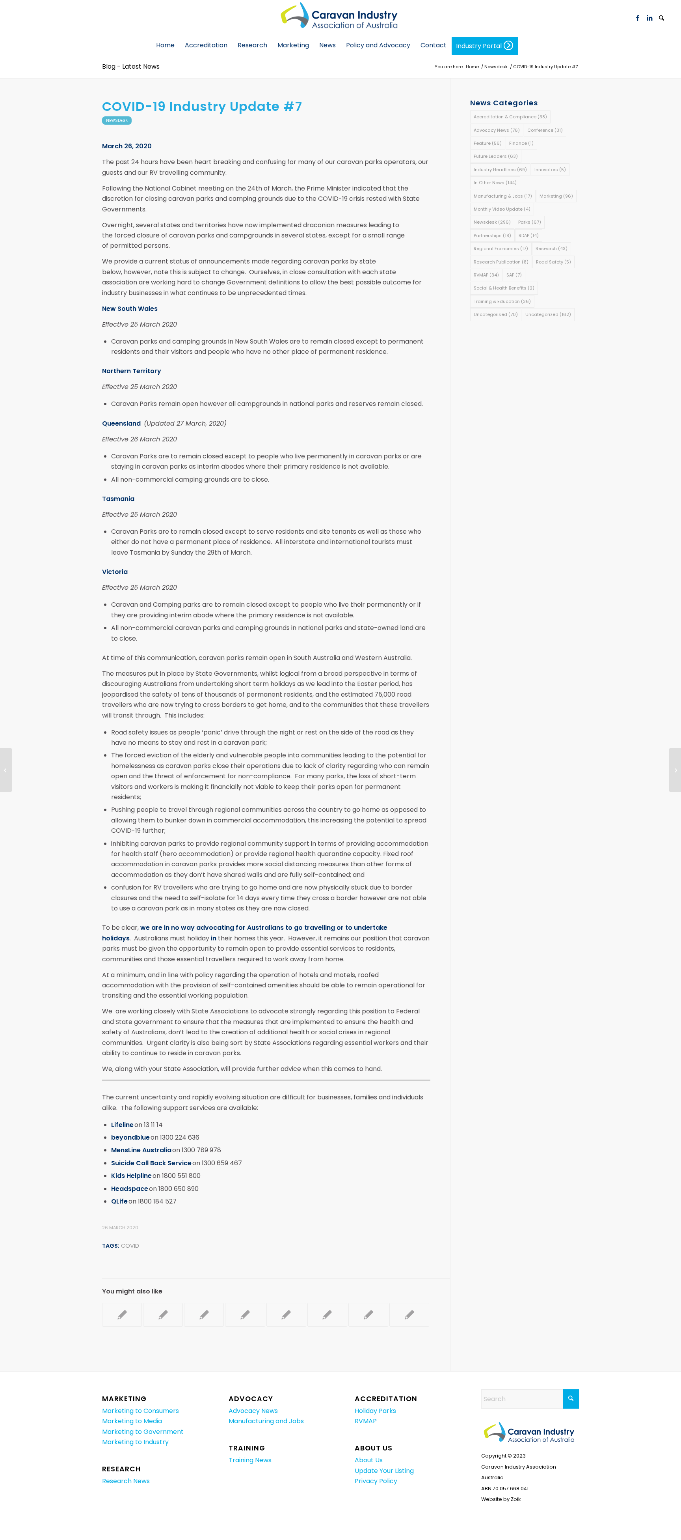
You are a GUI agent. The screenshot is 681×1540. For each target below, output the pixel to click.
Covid (130, 1246)
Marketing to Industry (135, 1442)
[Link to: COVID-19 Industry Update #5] (327, 1315)
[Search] (661, 18)
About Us (369, 1460)
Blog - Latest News (131, 66)
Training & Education (502, 301)
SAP (514, 275)
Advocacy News (497, 130)
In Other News (495, 182)
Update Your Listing (384, 1470)
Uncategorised (496, 314)
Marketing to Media (132, 1421)
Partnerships (492, 235)
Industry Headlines (500, 169)
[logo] (340, 17)
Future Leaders (496, 156)
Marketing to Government (143, 1431)
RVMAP (486, 275)
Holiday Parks (375, 1410)
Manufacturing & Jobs (503, 196)
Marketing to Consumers (140, 1410)
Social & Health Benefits (504, 288)
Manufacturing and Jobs (266, 1421)
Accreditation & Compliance (510, 117)
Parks (529, 222)
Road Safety (553, 262)
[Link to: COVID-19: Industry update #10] (245, 1315)
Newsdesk (117, 120)
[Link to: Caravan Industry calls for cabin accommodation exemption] (122, 1315)
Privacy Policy (376, 1481)
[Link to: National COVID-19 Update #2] (368, 1315)
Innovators (550, 169)
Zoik (516, 1499)
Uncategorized (548, 314)
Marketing (556, 196)
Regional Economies (501, 248)
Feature (488, 143)
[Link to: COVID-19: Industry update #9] (204, 1315)
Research (552, 248)
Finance (521, 143)
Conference (545, 130)
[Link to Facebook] (638, 18)
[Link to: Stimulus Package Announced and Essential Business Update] (409, 1315)
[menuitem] (661, 18)
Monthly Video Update (502, 209)
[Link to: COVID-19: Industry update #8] (163, 1315)
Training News (250, 1460)
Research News (126, 1481)
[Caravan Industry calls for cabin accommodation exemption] (6, 770)
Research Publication (501, 262)
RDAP (529, 235)
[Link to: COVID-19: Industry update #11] (286, 1315)
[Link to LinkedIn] (649, 18)
